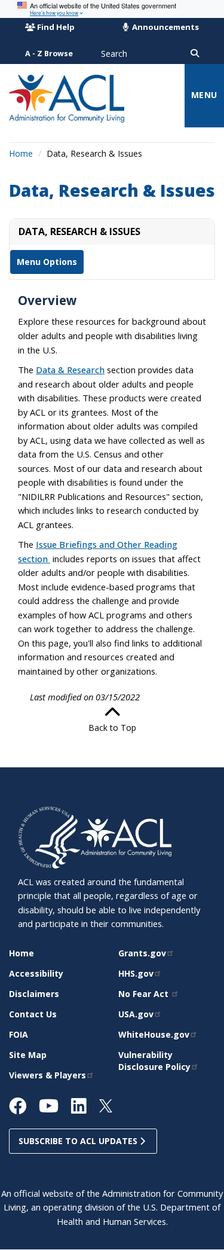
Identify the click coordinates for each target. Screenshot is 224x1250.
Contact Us (33, 1014)
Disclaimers (34, 993)
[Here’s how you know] (112, 9)
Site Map (28, 1054)
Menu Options (47, 261)
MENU (204, 94)
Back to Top (112, 727)
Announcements (164, 27)
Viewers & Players (47, 1075)
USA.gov (136, 1014)
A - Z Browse (49, 53)
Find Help (56, 27)
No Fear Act (144, 993)
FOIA (18, 1034)
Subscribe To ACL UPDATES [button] (79, 1141)
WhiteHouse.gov (153, 1034)
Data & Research (70, 370)
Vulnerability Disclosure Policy (154, 1060)
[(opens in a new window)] (49, 836)
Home (21, 153)
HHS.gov (136, 973)
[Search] (194, 54)
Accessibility (36, 973)
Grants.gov (142, 953)
